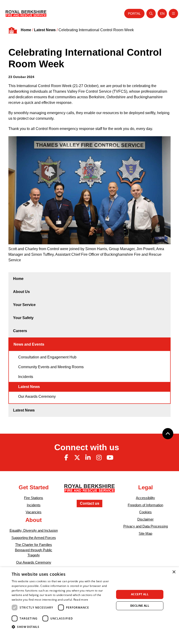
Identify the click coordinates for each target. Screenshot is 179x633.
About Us (21, 292)
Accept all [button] (139, 594)
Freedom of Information (145, 505)
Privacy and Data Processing (145, 526)
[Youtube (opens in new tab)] (110, 458)
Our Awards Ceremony (37, 396)
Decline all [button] (139, 606)
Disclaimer (145, 519)
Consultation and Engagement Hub (47, 357)
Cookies (145, 512)
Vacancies (33, 512)
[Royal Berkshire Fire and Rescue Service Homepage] (26, 13)
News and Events (29, 344)
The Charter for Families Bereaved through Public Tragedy (33, 550)
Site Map (145, 533)
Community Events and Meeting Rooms (51, 367)
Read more (80, 600)
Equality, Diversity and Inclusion (34, 530)
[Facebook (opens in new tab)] (66, 458)
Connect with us (86, 447)
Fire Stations (33, 498)
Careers (20, 331)
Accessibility (145, 498)
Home (26, 30)
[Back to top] (167, 433)
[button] (61, 627)
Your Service (24, 305)
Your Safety (23, 318)
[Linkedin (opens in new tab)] (88, 458)
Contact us (89, 503)
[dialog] (89, 600)
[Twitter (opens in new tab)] (77, 458)
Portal (134, 13)
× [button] (174, 572)
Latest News (45, 30)
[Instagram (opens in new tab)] (99, 458)
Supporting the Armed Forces (33, 538)
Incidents (25, 377)
